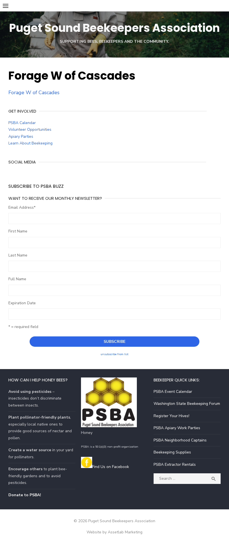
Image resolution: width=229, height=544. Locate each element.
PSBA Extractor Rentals (175, 464)
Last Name (17, 255)
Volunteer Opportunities (29, 129)
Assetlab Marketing (125, 532)
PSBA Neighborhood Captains (180, 440)
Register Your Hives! (171, 416)
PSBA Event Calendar (173, 391)
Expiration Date (22, 303)
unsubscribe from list (114, 354)
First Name (17, 231)
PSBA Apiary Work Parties (177, 428)
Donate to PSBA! (24, 495)
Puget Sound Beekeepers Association (114, 28)
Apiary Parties (20, 136)
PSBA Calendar (22, 122)
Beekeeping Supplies (172, 452)
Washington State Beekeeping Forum (187, 403)
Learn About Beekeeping (30, 143)
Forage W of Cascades (33, 92)
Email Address (21, 207)
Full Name (17, 279)
